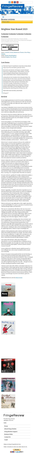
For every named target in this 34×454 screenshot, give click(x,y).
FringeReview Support (10, 431)
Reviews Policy (8, 434)
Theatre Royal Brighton (10, 55)
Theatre (3, 54)
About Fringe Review (10, 429)
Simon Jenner (19, 277)
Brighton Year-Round (11, 57)
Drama (11, 52)
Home (6, 426)
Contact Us (7, 437)
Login (6, 439)
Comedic (7, 52)
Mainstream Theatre (19, 52)
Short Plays (27, 52)
